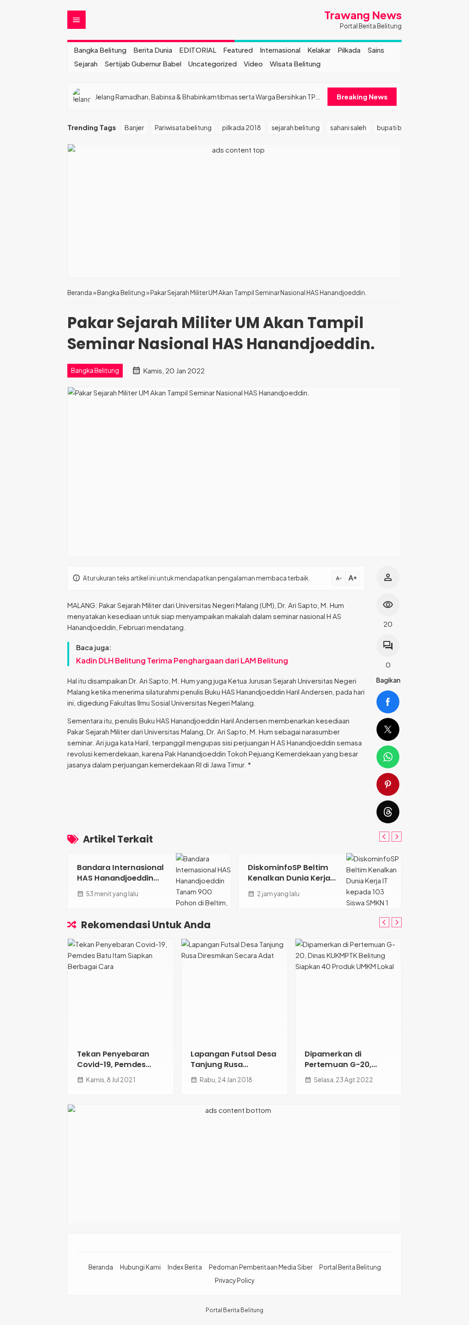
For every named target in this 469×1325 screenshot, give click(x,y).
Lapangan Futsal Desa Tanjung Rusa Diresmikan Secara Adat (233, 1070)
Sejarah (86, 63)
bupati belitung (400, 127)
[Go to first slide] (397, 837)
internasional (280, 49)
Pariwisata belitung (183, 127)
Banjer (134, 127)
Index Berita (185, 1267)
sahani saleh (348, 127)
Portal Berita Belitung (350, 1267)
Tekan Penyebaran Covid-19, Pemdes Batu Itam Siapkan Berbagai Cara (113, 1070)
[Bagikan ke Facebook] (387, 701)
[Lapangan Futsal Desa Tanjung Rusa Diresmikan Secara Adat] (234, 989)
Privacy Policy (235, 1280)
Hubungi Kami (140, 1267)
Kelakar (319, 49)
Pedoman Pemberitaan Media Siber (260, 1267)
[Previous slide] (384, 837)
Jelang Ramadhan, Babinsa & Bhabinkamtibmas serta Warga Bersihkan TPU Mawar (207, 97)
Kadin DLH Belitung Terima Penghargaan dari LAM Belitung (182, 660)
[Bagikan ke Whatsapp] (387, 756)
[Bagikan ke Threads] (387, 811)
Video (253, 63)
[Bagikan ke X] (387, 729)
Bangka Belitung (100, 49)
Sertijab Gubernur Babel (142, 63)
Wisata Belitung (295, 63)
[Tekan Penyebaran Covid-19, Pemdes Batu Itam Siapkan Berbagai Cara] (121, 989)
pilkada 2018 (241, 127)
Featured (238, 49)
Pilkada (349, 49)
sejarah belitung (296, 127)
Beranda (100, 1267)
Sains (375, 49)
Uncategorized (212, 63)
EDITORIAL (197, 49)
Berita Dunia (152, 49)
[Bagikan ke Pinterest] (387, 784)
